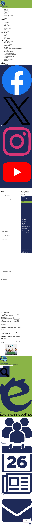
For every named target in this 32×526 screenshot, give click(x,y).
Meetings (5, 30)
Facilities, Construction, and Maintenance (9, 34)
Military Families (6, 52)
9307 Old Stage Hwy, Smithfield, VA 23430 (6, 364)
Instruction (5, 37)
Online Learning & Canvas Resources (9, 53)
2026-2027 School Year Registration (8, 41)
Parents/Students (6, 64)
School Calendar (6, 57)
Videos (5, 61)
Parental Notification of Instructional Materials (10, 54)
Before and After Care (7, 47)
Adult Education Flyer (5, 191)
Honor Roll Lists (6, 50)
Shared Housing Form (7, 42)
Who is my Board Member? (7, 28)
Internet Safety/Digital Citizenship (8, 51)
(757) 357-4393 (16, 364)
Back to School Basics (7, 45)
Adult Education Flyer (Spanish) (6, 271)
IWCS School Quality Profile (7, 16)
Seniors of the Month (6, 31)
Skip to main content (3, 0)
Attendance (5, 46)
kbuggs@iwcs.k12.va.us (24, 193)
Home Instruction (6, 49)
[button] (4, 8)
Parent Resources (6, 43)
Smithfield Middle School (7, 24)
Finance (5, 35)
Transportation (5, 39)
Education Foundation (7, 17)
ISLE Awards (5, 12)
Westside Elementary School (7, 22)
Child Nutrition (6, 33)
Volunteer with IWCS (6, 11)
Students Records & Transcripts (8, 58)
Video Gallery (5, 18)
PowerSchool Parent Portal (7, 55)
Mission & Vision (6, 9)
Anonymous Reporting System (8, 44)
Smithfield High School (7, 25)
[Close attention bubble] (30, 518)
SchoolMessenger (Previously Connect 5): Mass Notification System (13, 48)
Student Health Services (7, 38)
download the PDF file (4, 239)
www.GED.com (17, 319)
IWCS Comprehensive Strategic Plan (8, 15)
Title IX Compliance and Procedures (8, 59)
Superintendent (6, 13)
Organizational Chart (6, 14)
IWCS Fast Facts (6, 10)
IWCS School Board (6, 27)
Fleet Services (5, 36)
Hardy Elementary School (7, 21)
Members (5, 29)
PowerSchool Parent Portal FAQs (9, 56)
